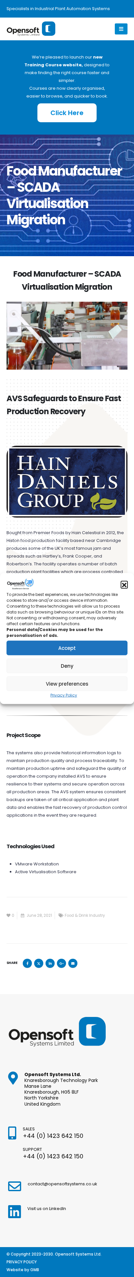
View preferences (67, 683)
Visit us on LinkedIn (46, 1208)
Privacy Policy (63, 695)
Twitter (38, 963)
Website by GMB (23, 1269)
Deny (67, 665)
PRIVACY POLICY (22, 1262)
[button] (124, 584)
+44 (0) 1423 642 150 (53, 1136)
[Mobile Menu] (121, 28)
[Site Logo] (31, 29)
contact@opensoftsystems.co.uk (62, 1184)
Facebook (27, 963)
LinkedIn (50, 963)
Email (72, 963)
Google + (61, 963)
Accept (67, 647)
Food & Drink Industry (85, 915)
